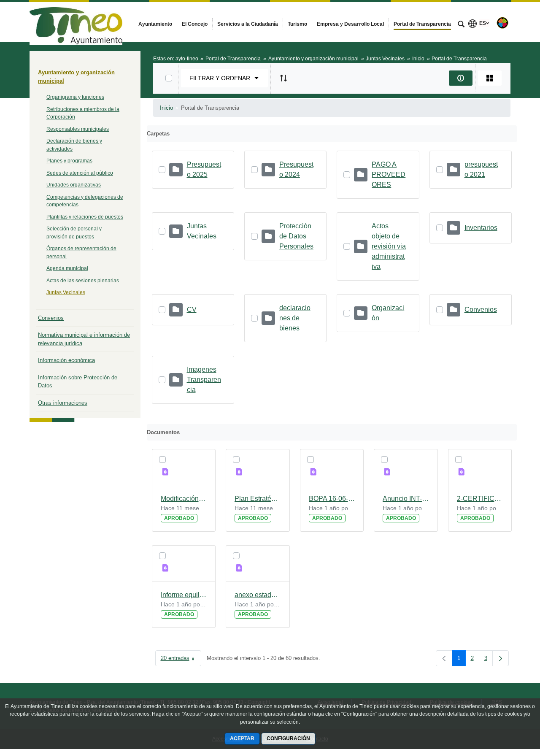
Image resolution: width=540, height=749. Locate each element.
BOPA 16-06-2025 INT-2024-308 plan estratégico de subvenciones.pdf (332, 498)
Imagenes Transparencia (204, 379)
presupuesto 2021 (481, 169)
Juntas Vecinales (65, 292)
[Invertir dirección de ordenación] (283, 78)
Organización (388, 313)
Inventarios (480, 227)
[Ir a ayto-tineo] (76, 22)
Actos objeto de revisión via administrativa (389, 246)
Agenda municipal (67, 268)
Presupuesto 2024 (296, 169)
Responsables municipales (77, 129)
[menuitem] (155, 24)
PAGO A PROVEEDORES (388, 174)
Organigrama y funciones (75, 97)
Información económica (66, 360)
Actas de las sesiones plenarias (82, 281)
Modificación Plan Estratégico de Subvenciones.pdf (184, 498)
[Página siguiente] (500, 658)
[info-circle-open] (460, 78)
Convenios (51, 318)
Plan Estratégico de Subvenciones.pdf (258, 498)
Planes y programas (69, 161)
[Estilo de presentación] (490, 78)
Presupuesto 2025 (204, 169)
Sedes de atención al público (79, 173)
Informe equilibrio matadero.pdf (184, 594)
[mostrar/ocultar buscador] (461, 24)
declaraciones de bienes (294, 318)
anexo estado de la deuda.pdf (258, 594)
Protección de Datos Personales (296, 236)
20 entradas (181, 660)
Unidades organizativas (73, 185)
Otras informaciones (62, 403)
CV (192, 309)
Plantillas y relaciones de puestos (84, 217)
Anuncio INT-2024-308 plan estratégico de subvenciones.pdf (406, 498)
